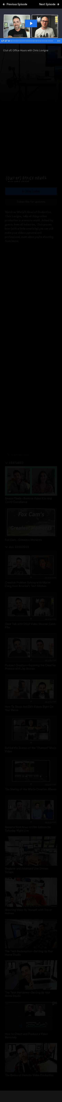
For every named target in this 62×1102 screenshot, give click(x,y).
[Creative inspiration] (45, 41)
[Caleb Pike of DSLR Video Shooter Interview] (21, 41)
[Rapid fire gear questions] (41, 41)
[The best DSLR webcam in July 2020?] (29, 41)
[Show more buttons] (58, 41)
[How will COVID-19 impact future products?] (36, 41)
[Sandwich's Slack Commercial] (12, 41)
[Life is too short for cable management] (27, 41)
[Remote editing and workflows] (47, 41)
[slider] (31, 41)
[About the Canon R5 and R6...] (34, 41)
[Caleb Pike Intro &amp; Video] (17, 41)
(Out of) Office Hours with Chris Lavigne (25, 50)
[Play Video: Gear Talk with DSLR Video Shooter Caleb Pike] (31, 23)
